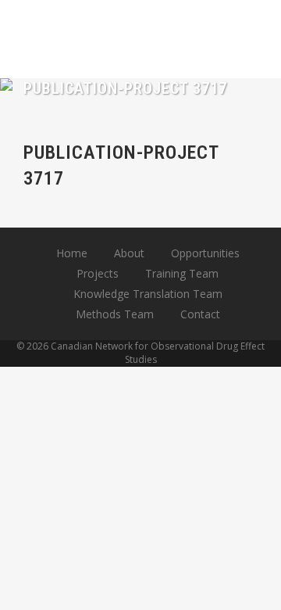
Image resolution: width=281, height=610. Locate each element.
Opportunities (205, 253)
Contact (200, 314)
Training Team (182, 273)
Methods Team (115, 314)
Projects (97, 273)
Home (71, 253)
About (129, 253)
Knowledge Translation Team (147, 293)
